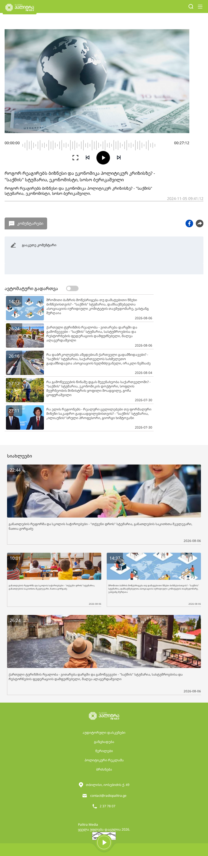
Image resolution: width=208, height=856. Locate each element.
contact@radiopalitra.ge (108, 795)
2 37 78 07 (107, 806)
